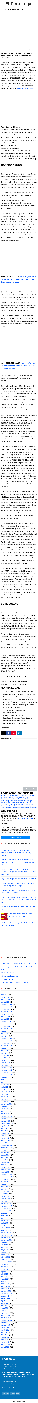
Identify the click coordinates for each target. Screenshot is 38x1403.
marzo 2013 (5, 1342)
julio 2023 (4, 1050)
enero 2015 (5, 1289)
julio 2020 (4, 1128)
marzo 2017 (5, 1225)
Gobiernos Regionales (16, 804)
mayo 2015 (5, 1279)
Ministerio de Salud (7, 972)
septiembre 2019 (7, 1152)
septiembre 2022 (7, 1075)
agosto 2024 (5, 1031)
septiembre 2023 (7, 1046)
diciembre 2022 (6, 1067)
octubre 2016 (5, 1237)
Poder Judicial (21, 801)
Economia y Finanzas (8, 801)
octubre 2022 (5, 1072)
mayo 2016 (5, 1250)
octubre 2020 (5, 1121)
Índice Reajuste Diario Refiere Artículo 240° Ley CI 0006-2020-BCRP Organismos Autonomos (18, 279)
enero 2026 (5, 1002)
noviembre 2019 (6, 1148)
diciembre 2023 (6, 1038)
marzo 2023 (5, 1060)
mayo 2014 (5, 1308)
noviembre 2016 (6, 1235)
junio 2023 (4, 1053)
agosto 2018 (5, 1184)
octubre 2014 (5, 1296)
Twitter (12, 1393)
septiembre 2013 (7, 1327)
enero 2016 (5, 1259)
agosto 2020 (5, 1126)
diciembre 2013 (6, 1320)
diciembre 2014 (6, 1291)
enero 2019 (5, 1172)
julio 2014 (4, 1303)
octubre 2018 (5, 1179)
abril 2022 (4, 1087)
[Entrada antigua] (33, 789)
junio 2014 (4, 1306)
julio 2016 (4, 1245)
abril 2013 (4, 1340)
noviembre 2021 (6, 1099)
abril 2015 (4, 1281)
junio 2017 (4, 1218)
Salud (8, 802)
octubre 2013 (5, 1325)
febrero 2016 (5, 1257)
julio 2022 (4, 1080)
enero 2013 (5, 1347)
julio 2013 (4, 1332)
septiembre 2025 (7, 1012)
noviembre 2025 (6, 1007)
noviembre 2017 (6, 1206)
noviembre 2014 (6, 1293)
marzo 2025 (5, 1014)
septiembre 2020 (7, 1123)
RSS (17, 1393)
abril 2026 (4, 995)
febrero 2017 (5, 1228)
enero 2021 (5, 1114)
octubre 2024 (5, 1026)
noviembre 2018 (6, 1177)
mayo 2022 (5, 1084)
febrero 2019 (5, 1169)
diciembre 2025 (6, 1004)
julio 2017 (4, 1216)
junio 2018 (4, 1189)
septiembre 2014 (7, 1298)
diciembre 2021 (6, 1097)
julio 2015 (4, 1274)
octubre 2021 (5, 1101)
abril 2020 (4, 1135)
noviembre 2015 (6, 1264)
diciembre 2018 (6, 1174)
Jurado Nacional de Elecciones (24, 799)
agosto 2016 (5, 1242)
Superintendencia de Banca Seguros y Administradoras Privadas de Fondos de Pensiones (19, 807)
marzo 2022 (5, 1089)
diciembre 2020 (6, 1116)
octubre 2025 (5, 1009)
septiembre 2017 (7, 1211)
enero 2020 (5, 1143)
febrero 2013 (5, 1344)
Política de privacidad (10, 1366)
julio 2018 (4, 1186)
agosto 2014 (5, 1301)
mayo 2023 (5, 1055)
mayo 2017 (5, 1220)
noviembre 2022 (6, 1070)
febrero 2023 (5, 1063)
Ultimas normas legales (10, 1369)
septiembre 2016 (7, 1240)
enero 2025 (5, 1019)
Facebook (5, 1393)
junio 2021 (4, 1111)
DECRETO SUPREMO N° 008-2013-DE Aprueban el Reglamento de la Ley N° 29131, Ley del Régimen (18, 871)
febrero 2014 (5, 1315)
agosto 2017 (5, 1213)
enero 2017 (5, 1230)
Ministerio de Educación (9, 976)
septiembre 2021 (7, 1104)
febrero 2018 (5, 1199)
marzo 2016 (5, 1254)
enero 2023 (5, 1065)
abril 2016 (4, 1252)
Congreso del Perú (7, 979)
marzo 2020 (5, 1138)
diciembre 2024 (6, 1021)
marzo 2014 (5, 1313)
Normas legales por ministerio (12, 1384)
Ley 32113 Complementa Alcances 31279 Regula (18, 879)
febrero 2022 (5, 1092)
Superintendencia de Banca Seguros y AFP (16, 983)
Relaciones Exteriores (24, 802)
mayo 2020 (5, 1133)
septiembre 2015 (7, 1269)
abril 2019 (4, 1165)
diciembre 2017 (6, 1203)
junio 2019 (4, 1160)
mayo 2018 (5, 1191)
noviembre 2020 (6, 1118)
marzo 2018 (5, 1196)
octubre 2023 (5, 1043)
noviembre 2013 (6, 1323)
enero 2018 (5, 1201)
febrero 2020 (5, 1140)
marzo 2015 (5, 1284)
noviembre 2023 (6, 1041)
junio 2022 (4, 1082)
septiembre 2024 (7, 1029)
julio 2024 (4, 1033)
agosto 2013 (5, 1330)
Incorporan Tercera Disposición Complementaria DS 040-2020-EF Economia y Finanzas (18, 365)
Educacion (4, 804)
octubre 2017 (5, 1208)
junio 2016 (4, 1247)
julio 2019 (4, 1157)
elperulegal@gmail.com (24, 818)
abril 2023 (4, 1058)
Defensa (13, 802)
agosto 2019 (5, 1155)
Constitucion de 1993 (9, 1381)
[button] (3, 733)
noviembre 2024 (6, 1024)
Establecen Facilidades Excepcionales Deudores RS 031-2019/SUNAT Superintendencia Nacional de (18, 899)
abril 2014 (4, 1310)
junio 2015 (4, 1276)
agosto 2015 (5, 1272)
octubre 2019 (5, 1150)
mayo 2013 (5, 1337)
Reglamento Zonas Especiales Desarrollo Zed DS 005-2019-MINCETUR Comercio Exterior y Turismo (18, 852)
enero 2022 (5, 1094)
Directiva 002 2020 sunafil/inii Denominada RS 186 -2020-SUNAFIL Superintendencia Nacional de (18, 862)
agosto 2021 (5, 1106)
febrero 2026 (5, 999)
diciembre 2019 (6, 1145)
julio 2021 (4, 1109)
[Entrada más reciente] (26, 789)
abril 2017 (4, 1223)
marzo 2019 (5, 1167)
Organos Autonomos (19, 795)
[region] (19, 107)
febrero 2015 (5, 1286)
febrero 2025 (5, 1016)
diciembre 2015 (6, 1262)
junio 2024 (4, 1036)
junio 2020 (4, 1131)
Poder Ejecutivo (6, 795)
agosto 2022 (5, 1077)
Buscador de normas (9, 1364)
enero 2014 (5, 1318)
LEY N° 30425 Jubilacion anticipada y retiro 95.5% (18, 963)
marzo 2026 (5, 997)
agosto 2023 (5, 1048)
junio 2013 (4, 1335)
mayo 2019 (5, 1162)
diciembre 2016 (6, 1233)
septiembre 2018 (7, 1182)
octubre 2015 (5, 1267)
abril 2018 (4, 1194)
